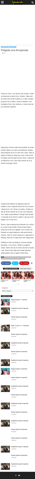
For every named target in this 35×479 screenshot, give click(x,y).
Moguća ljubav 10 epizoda (19, 369)
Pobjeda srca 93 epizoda (4, 280)
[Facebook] (15, 475)
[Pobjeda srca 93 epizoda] (6, 275)
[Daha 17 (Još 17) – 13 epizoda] (5, 328)
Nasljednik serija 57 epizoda (19, 308)
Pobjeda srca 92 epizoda (16, 280)
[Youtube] (19, 475)
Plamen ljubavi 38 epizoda (19, 429)
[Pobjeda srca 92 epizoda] (17, 275)
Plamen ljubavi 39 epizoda (19, 412)
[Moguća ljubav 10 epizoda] (5, 371)
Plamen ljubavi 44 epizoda (19, 317)
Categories (5, 288)
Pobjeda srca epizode (25, 257)
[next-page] (18, 284)
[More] (32, 263)
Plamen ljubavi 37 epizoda (19, 438)
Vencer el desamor (20, 258)
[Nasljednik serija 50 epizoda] (5, 466)
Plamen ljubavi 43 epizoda (19, 334)
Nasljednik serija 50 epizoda (19, 464)
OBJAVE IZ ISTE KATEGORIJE (11, 268)
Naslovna (3, 45)
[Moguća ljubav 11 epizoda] (5, 302)
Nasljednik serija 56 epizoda (19, 343)
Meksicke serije (8, 257)
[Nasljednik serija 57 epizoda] (5, 310)
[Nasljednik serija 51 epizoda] (5, 449)
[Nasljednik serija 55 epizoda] (5, 362)
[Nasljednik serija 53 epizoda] (5, 406)
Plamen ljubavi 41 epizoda (19, 377)
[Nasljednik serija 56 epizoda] (5, 345)
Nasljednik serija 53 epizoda (19, 403)
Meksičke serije (10, 45)
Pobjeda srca (18, 45)
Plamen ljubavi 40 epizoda (19, 395)
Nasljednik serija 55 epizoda (19, 360)
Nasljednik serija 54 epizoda (19, 386)
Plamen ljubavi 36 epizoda (19, 455)
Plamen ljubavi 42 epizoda (19, 351)
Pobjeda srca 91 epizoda (27, 280)
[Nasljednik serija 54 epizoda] (5, 388)
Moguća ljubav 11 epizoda (19, 299)
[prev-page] (16, 284)
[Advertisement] (17, 24)
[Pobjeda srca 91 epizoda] (29, 275)
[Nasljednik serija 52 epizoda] (5, 423)
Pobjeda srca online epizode (8, 258)
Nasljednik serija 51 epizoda (19, 446)
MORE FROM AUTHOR (25, 268)
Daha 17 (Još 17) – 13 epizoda (20, 325)
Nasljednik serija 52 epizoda (19, 421)
